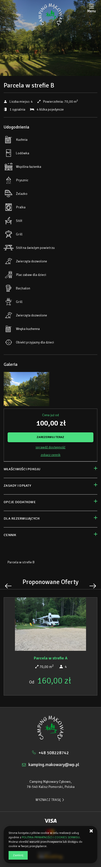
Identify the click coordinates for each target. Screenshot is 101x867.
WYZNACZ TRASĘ (48, 800)
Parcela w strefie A (50, 658)
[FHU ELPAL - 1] (26, 390)
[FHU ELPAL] (50, 14)
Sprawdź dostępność (50, 447)
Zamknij (18, 855)
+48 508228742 (53, 752)
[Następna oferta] (92, 586)
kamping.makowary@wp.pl (53, 764)
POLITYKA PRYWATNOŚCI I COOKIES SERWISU (51, 837)
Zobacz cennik (51, 455)
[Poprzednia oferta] (8, 586)
